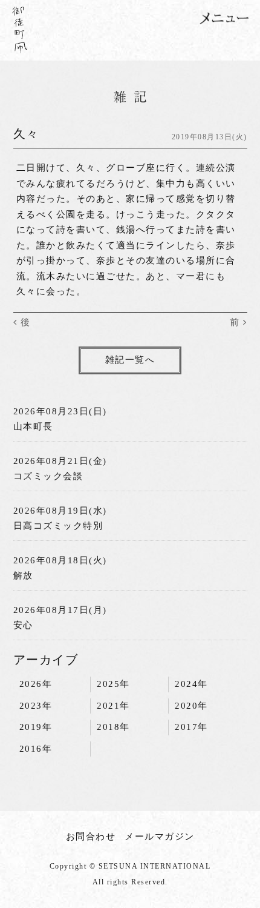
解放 (23, 575)
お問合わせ (91, 836)
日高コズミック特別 (58, 526)
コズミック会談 (48, 476)
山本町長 (33, 426)
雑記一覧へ (130, 360)
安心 (23, 625)
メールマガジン (160, 836)
